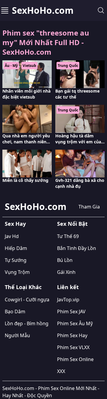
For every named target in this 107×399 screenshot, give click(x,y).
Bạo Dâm (15, 311)
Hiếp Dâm (16, 248)
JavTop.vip (68, 299)
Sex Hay (15, 223)
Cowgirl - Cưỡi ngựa (27, 299)
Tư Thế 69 (68, 236)
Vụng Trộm (17, 272)
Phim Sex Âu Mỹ (75, 323)
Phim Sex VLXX (73, 347)
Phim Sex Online (75, 359)
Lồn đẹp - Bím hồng (26, 323)
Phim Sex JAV (71, 311)
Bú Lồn (65, 260)
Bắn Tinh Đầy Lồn (76, 248)
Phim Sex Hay (72, 335)
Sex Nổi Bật (72, 223)
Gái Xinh (66, 272)
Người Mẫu (17, 335)
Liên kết (68, 287)
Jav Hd (12, 236)
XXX (61, 371)
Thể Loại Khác (23, 287)
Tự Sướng (15, 260)
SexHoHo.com (42, 10)
